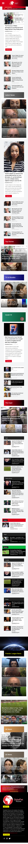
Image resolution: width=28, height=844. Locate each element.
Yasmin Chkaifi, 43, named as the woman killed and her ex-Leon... (17, 57)
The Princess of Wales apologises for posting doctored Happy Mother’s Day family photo (14, 27)
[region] (14, 644)
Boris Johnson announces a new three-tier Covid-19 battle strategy (18, 502)
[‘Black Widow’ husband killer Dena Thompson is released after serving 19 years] (14, 415)
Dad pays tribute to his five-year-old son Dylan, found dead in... (18, 72)
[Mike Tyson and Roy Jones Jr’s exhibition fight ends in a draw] (7, 603)
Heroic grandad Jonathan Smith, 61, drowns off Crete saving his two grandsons (18, 460)
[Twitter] (10, 838)
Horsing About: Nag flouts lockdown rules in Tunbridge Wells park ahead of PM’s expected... (17, 552)
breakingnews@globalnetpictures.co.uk (10, 789)
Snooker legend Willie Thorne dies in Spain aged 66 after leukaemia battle (17, 611)
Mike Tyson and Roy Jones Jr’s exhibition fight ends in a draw (18, 603)
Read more (8, 49)
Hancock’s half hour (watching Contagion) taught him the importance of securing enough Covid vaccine (17, 493)
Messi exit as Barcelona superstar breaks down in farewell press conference (18, 590)
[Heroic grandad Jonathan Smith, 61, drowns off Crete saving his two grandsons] (7, 460)
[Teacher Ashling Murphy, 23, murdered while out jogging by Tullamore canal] (11, 268)
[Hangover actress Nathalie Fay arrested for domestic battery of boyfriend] (14, 290)
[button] (26, 639)
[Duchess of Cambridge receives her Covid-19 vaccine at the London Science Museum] (7, 382)
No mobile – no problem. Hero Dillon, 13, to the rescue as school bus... (17, 539)
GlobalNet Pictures (8, 31)
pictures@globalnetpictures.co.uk (10, 832)
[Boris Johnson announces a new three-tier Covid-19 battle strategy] (7, 502)
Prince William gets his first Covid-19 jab (13, 387)
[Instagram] (7, 838)
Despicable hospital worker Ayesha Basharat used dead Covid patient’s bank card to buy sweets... (14, 375)
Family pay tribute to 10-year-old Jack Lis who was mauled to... (18, 87)
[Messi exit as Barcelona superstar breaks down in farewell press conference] (7, 590)
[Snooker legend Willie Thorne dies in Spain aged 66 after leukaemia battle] (7, 611)
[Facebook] (4, 838)
